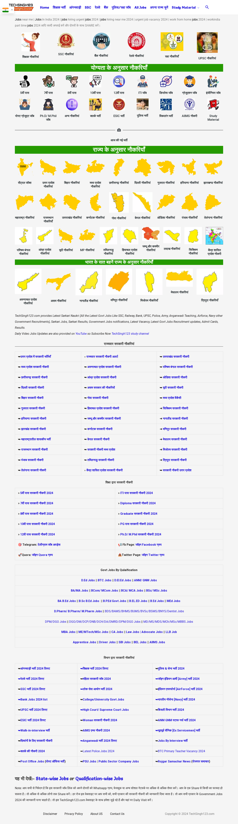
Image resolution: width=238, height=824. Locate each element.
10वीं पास (95, 93)
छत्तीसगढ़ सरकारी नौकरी (34, 377)
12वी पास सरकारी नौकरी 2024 (37, 534)
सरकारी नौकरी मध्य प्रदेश (101, 449)
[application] (197, 7)
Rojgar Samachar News (174, 761)
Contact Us (117, 814)
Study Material (213, 117)
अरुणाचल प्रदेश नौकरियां (28, 301)
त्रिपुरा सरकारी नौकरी (175, 460)
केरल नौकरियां (142, 218)
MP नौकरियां (87, 250)
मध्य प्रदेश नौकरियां (95, 184)
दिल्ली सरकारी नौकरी (32, 387)
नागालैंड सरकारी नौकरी (175, 418)
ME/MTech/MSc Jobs (93, 632)
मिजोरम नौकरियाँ (149, 300)
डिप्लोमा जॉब (166, 93)
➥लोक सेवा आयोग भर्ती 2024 (96, 689)
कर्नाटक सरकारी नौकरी (99, 429)
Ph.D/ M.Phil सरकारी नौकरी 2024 (140, 534)
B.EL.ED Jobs (138, 601)
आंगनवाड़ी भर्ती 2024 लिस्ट (35, 668)
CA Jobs (117, 632)
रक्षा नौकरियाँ (172, 56)
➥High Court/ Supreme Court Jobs (104, 710)
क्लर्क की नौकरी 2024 (32, 751)
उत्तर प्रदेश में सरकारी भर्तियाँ (35, 356)
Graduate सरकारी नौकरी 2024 (138, 513)
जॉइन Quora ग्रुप (42, 555)
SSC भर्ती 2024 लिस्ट (32, 689)
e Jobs (116, 778)
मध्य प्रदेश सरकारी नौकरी (35, 367)
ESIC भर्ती (119, 116)
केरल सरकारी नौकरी (98, 439)
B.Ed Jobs (157, 601)
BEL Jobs (140, 642)
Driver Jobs (107, 642)
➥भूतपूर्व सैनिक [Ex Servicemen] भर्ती (177, 730)
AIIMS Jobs (157, 642)
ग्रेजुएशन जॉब (189, 93)
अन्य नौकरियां (72, 116)
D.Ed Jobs (88, 580)
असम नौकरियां (58, 301)
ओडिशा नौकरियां (166, 217)
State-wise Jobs (53, 778)
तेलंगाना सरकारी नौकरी (33, 470)
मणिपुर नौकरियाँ (119, 300)
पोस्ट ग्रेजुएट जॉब (24, 116)
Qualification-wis (92, 778)
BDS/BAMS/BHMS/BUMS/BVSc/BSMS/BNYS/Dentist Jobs (144, 611)
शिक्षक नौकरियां (30, 57)
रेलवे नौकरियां (136, 56)
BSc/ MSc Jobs (156, 590)
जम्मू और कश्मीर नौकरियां (150, 248)
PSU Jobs (89, 761)
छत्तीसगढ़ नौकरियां (119, 182)
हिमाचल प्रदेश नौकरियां (129, 251)
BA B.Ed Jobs (67, 601)
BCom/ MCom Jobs (104, 590)
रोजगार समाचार (200, 761)
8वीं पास (71, 93)
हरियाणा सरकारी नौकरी (33, 418)
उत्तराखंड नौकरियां (72, 217)
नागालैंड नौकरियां (89, 301)
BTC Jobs (104, 580)
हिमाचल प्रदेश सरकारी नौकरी (103, 408)
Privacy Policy (74, 814)
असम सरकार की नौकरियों (101, 387)
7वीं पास (48, 93)
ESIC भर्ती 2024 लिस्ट (33, 720)
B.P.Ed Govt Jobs (114, 601)
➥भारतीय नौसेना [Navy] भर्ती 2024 (175, 699)
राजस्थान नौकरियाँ (48, 219)
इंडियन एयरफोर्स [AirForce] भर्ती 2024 (180, 689)
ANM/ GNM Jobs (145, 580)
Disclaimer (50, 814)
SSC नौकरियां (66, 54)
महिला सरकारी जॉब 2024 (97, 679)
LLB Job (171, 632)
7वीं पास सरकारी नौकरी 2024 (36, 503)
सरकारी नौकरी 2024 (41, 493)
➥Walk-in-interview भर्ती (34, 730)
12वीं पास (119, 93)
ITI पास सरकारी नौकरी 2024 (136, 493)
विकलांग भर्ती (166, 116)
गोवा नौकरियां (119, 218)
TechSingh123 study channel (130, 333)
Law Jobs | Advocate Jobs (144, 632)
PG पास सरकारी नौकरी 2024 (136, 524)
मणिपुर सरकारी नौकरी (174, 429)
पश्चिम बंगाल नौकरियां (23, 252)
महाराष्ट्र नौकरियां (24, 217)
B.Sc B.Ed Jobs (89, 601)
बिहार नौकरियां (72, 182)
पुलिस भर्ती (142, 115)
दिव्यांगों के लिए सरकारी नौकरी (36, 740)
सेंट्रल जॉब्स (24, 182)
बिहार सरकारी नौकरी (32, 398)
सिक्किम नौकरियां (193, 251)
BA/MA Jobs (79, 590)
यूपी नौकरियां (66, 250)
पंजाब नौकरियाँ (189, 217)
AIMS (86, 730)
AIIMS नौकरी (189, 116)
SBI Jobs (125, 642)
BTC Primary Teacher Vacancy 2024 (181, 751)
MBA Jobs (68, 632)
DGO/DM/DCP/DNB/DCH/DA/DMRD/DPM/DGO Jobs (104, 621)
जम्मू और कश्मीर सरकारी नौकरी (104, 418)
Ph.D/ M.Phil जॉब (48, 117)
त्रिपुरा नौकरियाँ (209, 300)
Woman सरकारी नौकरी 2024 (100, 720)
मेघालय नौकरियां (179, 292)
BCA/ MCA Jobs (132, 590)
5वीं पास (24, 93)
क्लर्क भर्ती (95, 116)
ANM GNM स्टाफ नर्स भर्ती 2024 (177, 720)
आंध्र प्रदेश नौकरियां (45, 251)
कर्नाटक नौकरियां (95, 217)
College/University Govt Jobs (103, 699)
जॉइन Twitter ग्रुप (153, 555)
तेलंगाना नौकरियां (213, 217)
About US (96, 814)
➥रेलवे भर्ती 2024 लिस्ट (31, 679)
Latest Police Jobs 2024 (98, 751)
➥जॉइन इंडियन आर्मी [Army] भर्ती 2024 (177, 679)
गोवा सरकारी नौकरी (97, 398)
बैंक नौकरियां (101, 55)
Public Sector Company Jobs (119, 761)
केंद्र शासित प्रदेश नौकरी (214, 252)
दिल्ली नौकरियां (142, 182)
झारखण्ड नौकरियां (213, 182)
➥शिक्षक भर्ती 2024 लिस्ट (94, 668)
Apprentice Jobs (84, 642)
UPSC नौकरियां (207, 58)
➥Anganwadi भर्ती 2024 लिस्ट (98, 740)
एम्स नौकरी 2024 (100, 730)
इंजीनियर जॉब (213, 93)
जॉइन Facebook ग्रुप (149, 544)
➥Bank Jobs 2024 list (32, 699)
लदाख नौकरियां (172, 249)
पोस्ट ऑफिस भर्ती (55, 761)
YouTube (81, 333)
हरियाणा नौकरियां (189, 182)
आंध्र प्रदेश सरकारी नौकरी (101, 377)
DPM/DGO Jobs (55, 621)
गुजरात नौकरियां (166, 182)
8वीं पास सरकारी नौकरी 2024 (36, 513)
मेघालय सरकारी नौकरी (175, 439)
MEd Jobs (173, 601)
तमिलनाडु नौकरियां (108, 251)
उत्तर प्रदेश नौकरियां (48, 184)
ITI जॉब (142, 93)
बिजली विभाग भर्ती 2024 (171, 710)
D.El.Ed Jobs (122, 580)
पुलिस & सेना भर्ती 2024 (171, 668)
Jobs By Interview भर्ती (173, 740)
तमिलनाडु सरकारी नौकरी (100, 460)
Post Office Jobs (32, 761)
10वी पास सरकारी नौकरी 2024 (37, 524)
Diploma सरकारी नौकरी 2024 (138, 503)
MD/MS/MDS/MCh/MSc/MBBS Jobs (168, 621)
